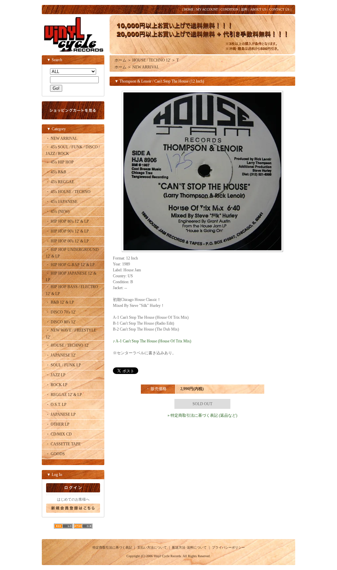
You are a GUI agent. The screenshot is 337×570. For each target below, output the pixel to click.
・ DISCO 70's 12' (61, 312)
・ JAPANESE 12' (61, 355)
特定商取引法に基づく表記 (112, 547)
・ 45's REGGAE (60, 182)
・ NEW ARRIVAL (61, 138)
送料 (244, 9)
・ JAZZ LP (55, 375)
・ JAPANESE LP (61, 414)
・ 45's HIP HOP (60, 162)
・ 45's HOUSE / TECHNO (68, 191)
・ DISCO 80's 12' (61, 322)
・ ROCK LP (56, 385)
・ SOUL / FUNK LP (63, 365)
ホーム (120, 60)
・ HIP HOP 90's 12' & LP (67, 231)
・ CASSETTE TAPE (63, 444)
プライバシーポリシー (228, 547)
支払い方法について (152, 547)
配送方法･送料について (189, 547)
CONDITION (229, 9)
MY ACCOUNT (207, 9)
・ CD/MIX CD (59, 434)
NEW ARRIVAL (145, 67)
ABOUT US (258, 9)
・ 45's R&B (56, 172)
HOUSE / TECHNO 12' (151, 60)
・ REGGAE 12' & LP (64, 394)
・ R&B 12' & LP (60, 302)
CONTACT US (279, 9)
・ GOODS (55, 454)
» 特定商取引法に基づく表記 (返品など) (202, 415)
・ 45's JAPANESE (61, 201)
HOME (189, 9)
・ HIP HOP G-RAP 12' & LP (70, 264)
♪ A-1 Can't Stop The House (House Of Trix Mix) (152, 341)
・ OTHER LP (57, 424)
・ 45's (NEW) (57, 211)
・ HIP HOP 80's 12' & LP (67, 221)
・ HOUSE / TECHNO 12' (67, 345)
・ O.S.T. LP (56, 404)
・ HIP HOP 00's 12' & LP (67, 241)
